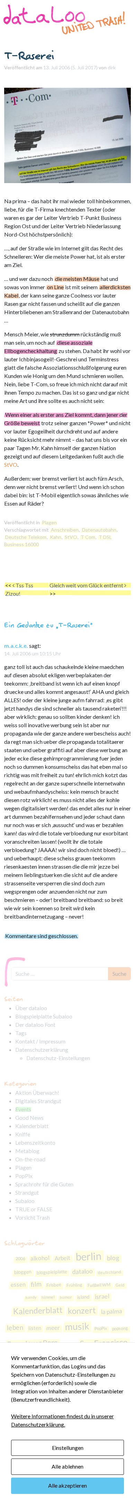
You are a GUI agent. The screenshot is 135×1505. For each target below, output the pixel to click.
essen (18, 1284)
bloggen (23, 1271)
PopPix (24, 1175)
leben (15, 1327)
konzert (82, 1310)
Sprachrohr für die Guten (44, 1184)
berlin (88, 1256)
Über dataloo (31, 1008)
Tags (21, 1033)
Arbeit (63, 1258)
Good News (29, 1117)
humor (66, 1297)
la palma (111, 1311)
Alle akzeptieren (67, 1485)
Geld (119, 1284)
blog (113, 1258)
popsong (120, 1329)
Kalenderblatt (31, 1126)
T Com (88, 537)
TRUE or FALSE (33, 1209)
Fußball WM (98, 1285)
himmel (48, 1297)
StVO (10, 464)
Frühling (74, 1285)
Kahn (55, 537)
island (83, 1297)
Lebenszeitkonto (35, 1142)
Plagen (49, 522)
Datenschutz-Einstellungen (58, 1058)
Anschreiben (65, 530)
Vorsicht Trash (32, 1217)
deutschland (109, 1272)
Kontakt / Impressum (40, 1041)
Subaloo (25, 1200)
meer (53, 1328)
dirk (112, 67)
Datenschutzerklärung (41, 1049)
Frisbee (53, 1285)
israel (102, 1296)
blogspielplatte (51, 1272)
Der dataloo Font (35, 1024)
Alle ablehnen (67, 1466)
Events (23, 1109)
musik (77, 1326)
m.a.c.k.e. (16, 645)
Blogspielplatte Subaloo (43, 1016)
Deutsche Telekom (25, 537)
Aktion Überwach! (37, 1092)
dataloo (82, 1271)
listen (35, 1328)
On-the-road (30, 1159)
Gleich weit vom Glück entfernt (87, 585)
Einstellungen (67, 1447)
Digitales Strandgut (38, 1101)
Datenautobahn (99, 530)
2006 (21, 1259)
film (35, 1284)
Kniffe (22, 1134)
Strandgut (27, 1192)
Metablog (27, 1150)
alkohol (40, 1258)
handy (31, 1297)
